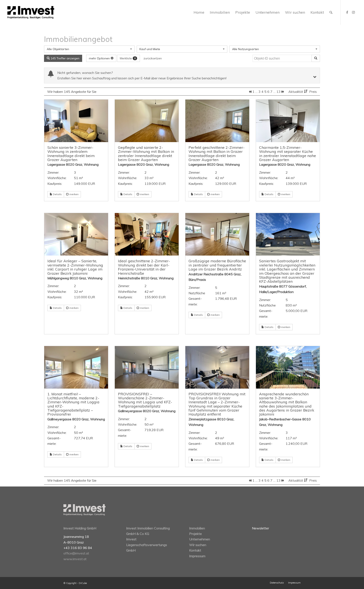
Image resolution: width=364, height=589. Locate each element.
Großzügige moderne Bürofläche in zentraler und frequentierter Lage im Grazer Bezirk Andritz (217, 265)
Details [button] (57, 194)
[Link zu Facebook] (347, 12)
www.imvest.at (75, 559)
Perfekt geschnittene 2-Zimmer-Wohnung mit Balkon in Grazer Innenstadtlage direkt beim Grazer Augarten (217, 153)
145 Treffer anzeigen (64, 58)
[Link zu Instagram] (353, 12)
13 (278, 91)
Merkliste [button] (128, 58)
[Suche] (331, 12)
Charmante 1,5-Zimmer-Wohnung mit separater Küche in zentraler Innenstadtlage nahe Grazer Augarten (287, 153)
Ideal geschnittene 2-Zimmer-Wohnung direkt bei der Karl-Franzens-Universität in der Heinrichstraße (144, 267)
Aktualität (296, 91)
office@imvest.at (76, 553)
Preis (313, 91)
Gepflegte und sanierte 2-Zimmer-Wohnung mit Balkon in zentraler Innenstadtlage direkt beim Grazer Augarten (146, 153)
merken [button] (74, 194)
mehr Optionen (100, 58)
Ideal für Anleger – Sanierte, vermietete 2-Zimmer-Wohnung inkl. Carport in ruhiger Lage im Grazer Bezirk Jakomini (75, 267)
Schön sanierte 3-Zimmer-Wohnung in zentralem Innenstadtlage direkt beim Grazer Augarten (71, 153)
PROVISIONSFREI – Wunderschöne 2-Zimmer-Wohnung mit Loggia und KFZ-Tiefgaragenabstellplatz (145, 400)
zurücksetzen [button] (152, 58)
